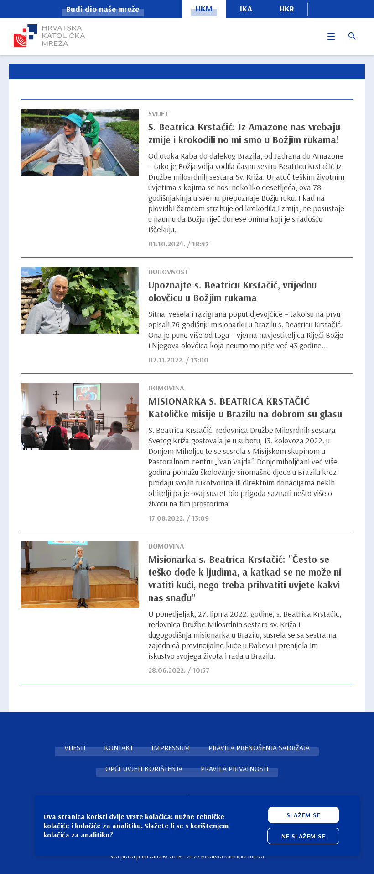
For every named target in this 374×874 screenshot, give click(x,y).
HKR (287, 8)
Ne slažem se (303, 836)
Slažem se (303, 815)
